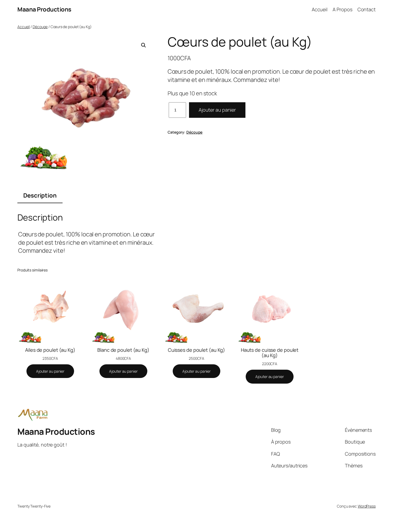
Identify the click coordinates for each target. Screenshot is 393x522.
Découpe (40, 26)
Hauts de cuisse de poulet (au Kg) (270, 352)
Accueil (23, 26)
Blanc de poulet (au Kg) (123, 350)
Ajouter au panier (217, 110)
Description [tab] (40, 195)
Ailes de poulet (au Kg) (50, 350)
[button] (143, 45)
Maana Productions (44, 9)
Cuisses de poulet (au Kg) (196, 350)
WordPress (367, 506)
